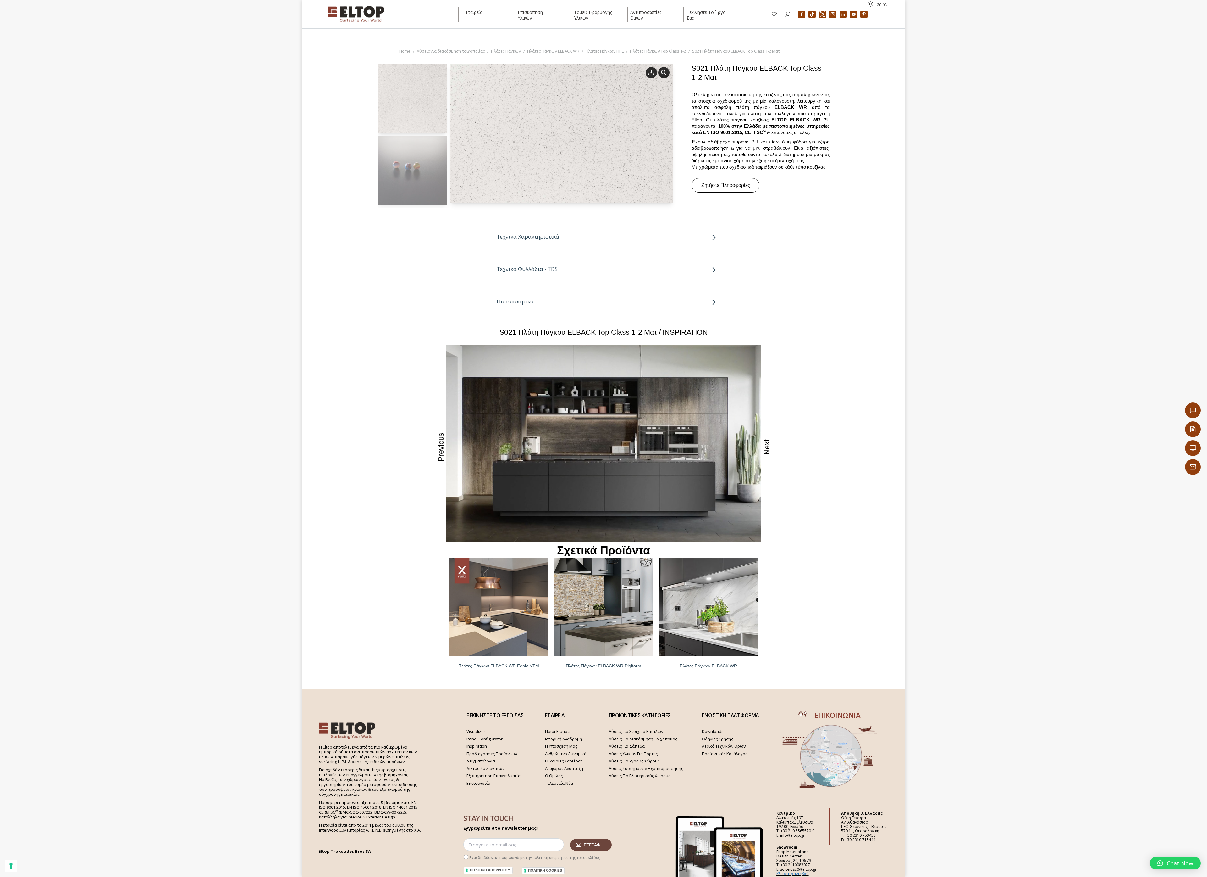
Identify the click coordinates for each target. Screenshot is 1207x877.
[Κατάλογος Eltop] (1193, 429)
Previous (441, 446)
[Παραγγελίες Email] (1193, 467)
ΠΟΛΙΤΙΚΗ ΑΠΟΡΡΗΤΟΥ (490, 870)
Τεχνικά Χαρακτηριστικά (528, 236)
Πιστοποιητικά (515, 301)
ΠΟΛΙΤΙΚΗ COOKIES (545, 870)
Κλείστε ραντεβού (792, 873)
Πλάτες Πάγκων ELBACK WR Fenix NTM (498, 665)
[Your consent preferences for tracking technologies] (11, 866)
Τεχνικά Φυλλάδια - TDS (527, 269)
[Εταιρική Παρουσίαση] (1193, 448)
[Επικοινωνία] (1193, 410)
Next (767, 447)
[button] (1175, 863)
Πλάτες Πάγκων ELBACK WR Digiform (603, 665)
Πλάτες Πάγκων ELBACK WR (708, 665)
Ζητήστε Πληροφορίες (725, 185)
